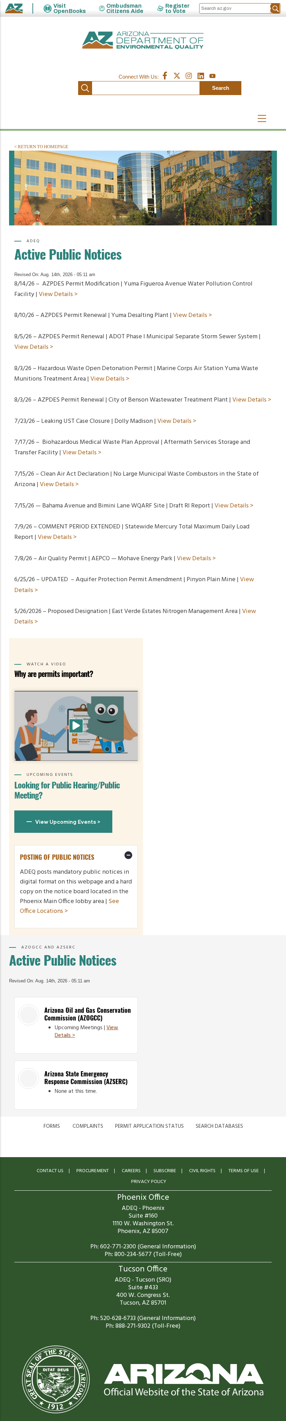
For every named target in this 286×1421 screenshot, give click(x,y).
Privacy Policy (148, 1182)
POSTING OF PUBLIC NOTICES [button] (57, 857)
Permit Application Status (149, 1126)
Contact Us (50, 1171)
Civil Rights (202, 1171)
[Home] (143, 40)
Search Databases (219, 1126)
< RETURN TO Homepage (41, 146)
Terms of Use (243, 1171)
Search (85, 88)
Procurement (92, 1171)
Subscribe (164, 1171)
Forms (52, 1126)
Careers (131, 1171)
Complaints (88, 1126)
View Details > (58, 294)
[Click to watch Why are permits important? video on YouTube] (76, 726)
